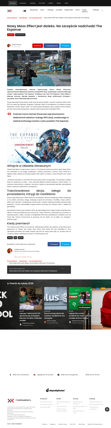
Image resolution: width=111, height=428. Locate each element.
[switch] (24, 11)
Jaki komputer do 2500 (46, 402)
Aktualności (34, 10)
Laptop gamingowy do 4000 (79, 411)
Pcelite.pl (96, 10)
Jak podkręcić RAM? (45, 407)
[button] (102, 11)
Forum (77, 10)
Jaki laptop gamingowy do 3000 (80, 407)
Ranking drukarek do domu (96, 404)
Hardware (23, 3)
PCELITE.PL (73, 424)
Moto (66, 3)
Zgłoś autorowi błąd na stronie (23, 257)
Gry (15, 237)
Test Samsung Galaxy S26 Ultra (63, 402)
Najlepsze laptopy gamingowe (78, 402)
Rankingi (50, 10)
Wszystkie (13, 3)
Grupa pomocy (85, 11)
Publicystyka (68, 10)
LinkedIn (22, 253)
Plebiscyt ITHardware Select (95, 424)
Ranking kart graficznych (95, 402)
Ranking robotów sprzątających (93, 408)
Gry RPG (21, 237)
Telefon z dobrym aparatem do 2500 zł (62, 410)
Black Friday (82, 424)
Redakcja (44, 424)
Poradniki (59, 10)
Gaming (32, 3)
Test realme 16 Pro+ (62, 406)
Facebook (17, 253)
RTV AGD (42, 3)
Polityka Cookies (62, 424)
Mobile (51, 3)
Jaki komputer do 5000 (46, 404)
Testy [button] (42, 10)
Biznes (59, 3)
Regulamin (52, 424)
